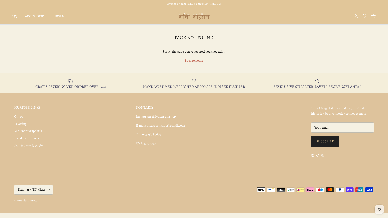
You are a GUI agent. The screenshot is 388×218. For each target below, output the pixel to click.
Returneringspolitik (28, 131)
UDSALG (60, 16)
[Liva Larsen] (194, 16)
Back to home (194, 60)
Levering (20, 123)
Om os (18, 116)
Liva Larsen (29, 200)
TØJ (14, 16)
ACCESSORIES (35, 16)
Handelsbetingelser (28, 138)
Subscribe (325, 141)
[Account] (355, 16)
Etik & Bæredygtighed (29, 145)
